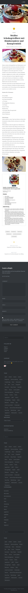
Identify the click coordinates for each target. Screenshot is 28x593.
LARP (12, 397)
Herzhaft (5, 506)
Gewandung (6, 504)
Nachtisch (20, 231)
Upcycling (7, 410)
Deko (13, 382)
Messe (16, 397)
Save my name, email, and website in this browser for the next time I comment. (13, 320)
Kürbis (15, 394)
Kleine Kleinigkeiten (9, 392)
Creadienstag (7, 382)
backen (14, 376)
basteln (19, 376)
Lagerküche (7, 397)
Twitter (5, 351)
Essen (14, 32)
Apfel (6, 376)
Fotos (5, 501)
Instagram (6, 348)
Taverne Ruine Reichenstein (15, 407)
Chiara (12, 46)
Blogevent (7, 379)
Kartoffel (19, 387)
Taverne (6, 407)
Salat (17, 402)
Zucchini (20, 412)
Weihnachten (14, 412)
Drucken (14, 185)
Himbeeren (13, 231)
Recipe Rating (6, 276)
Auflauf (10, 376)
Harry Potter (13, 387)
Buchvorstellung (14, 379)
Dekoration (18, 382)
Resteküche (9, 234)
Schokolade (14, 236)
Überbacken (7, 415)
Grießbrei (7, 231)
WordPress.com (14, 590)
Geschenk (7, 387)
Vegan (5, 522)
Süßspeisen (6, 519)
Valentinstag (13, 410)
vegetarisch (7, 412)
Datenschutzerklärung (8, 430)
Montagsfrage (8, 400)
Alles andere (6, 493)
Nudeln (13, 400)
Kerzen (10, 389)
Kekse (6, 389)
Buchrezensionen (7, 496)
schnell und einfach (17, 234)
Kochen (6, 394)
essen (13, 384)
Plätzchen (7, 402)
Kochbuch (17, 392)
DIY (5, 384)
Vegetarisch (6, 525)
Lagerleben (6, 514)
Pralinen (12, 402)
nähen (18, 400)
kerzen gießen (17, 389)
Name (4, 298)
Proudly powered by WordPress (10, 588)
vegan (19, 410)
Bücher (20, 379)
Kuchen (11, 394)
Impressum (6, 429)
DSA (9, 384)
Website (4, 311)
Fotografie (18, 384)
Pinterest (5, 350)
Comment (5, 281)
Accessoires (6, 490)
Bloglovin (6, 346)
